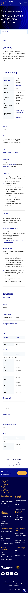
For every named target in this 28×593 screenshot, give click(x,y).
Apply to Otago (5, 506)
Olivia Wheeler (6, 166)
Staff (2, 534)
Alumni (3, 536)
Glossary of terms (7, 583)
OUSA (2, 526)
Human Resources (19, 517)
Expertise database (20, 555)
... (4, 10)
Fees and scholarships (7, 501)
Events (3, 554)
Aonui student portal (6, 531)
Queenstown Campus (20, 544)
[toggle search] (20, 3)
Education (18, 85)
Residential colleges (6, 516)
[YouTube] (16, 573)
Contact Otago (20, 548)
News (2, 552)
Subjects (3, 499)
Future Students (6, 496)
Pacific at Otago (5, 541)
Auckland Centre (19, 533)
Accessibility (16, 585)
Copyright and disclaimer (18, 583)
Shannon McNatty (18, 162)
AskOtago (21, 473)
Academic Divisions (18, 497)
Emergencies (18, 515)
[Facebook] (7, 573)
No (17, 464)
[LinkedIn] (3, 573)
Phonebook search (20, 553)
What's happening (4, 548)
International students (7, 543)
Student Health (18, 519)
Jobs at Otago (5, 523)
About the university (4, 513)
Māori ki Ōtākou (5, 538)
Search (14, 581)
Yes (11, 464)
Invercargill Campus (20, 542)
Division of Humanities (20, 507)
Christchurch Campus (20, 535)
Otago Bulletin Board (6, 559)
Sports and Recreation (7, 556)
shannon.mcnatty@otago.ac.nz (11, 152)
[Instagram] (11, 573)
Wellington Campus (20, 540)
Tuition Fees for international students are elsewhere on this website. (20, 114)
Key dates (3, 503)
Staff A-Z (17, 550)
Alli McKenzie (12, 164)
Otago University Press (7, 519)
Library (3, 521)
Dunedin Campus (19, 538)
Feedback (20, 581)
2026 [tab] (4, 40)
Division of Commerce (20, 500)
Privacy (10, 585)
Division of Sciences (20, 509)
